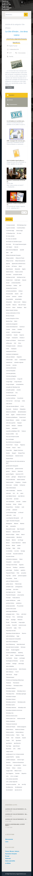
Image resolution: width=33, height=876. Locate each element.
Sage (18, 636)
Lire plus (9, 87)
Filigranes (22, 444)
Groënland (20, 471)
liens (14, 515)
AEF (12, 252)
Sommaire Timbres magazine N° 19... (16, 204)
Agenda (8, 263)
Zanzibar (17, 773)
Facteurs (24, 431)
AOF (20, 285)
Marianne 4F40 (16, 531)
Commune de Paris (10, 379)
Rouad (7, 622)
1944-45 (16, 247)
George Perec (21, 453)
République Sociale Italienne (13, 633)
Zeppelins (24, 773)
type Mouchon (17, 743)
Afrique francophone (20, 260)
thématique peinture (11, 702)
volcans (19, 768)
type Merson (9, 743)
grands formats (9, 468)
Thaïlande (8, 682)
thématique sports (10, 704)
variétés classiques (10, 759)
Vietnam (8, 768)
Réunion (24, 633)
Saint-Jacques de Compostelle (13, 639)
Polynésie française (10, 595)
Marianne (8, 531)
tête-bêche (8, 748)
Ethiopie (14, 425)
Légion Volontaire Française (13, 520)
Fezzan (16, 444)
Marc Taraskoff (20, 529)
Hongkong (17, 482)
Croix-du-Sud (9, 401)
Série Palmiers (22, 669)
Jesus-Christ (9, 498)
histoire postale (9, 482)
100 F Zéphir (9, 247)
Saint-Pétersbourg (10, 644)
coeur (16, 359)
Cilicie (7, 348)
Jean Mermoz (21, 496)
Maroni (23, 534)
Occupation (9, 562)
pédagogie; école (10, 614)
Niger (14, 548)
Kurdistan (17, 507)
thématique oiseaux (10, 699)
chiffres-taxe (9, 343)
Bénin (15, 321)
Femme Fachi (9, 444)
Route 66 (14, 625)
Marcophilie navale (10, 529)
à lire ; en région (14, 776)
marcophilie (13, 526)
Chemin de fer (21, 340)
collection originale (18, 362)
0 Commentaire (21, 53)
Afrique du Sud (9, 260)
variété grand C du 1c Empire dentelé (15, 754)
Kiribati (20, 504)
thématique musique (11, 696)
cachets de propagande (11, 324)
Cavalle (16, 335)
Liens (6, 841)
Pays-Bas (8, 575)
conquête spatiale (10, 390)
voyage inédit (9, 770)
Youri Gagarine (9, 773)
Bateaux (24, 302)
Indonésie (8, 493)
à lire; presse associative (12, 779)
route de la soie (22, 625)
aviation (20, 296)
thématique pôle (21, 702)
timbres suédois (10, 732)
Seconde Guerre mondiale (12, 647)
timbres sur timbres (19, 729)
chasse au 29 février (11, 340)
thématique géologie (21, 693)
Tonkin (7, 737)
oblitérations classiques (11, 559)
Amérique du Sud (21, 277)
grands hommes (19, 468)
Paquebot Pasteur (10, 573)
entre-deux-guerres (10, 423)
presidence (18, 603)
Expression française (21, 39)
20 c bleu (19, 233)
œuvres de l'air (18, 790)
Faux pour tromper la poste (12, 436)
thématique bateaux (11, 688)
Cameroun (22, 326)
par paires (23, 573)
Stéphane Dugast (19, 655)
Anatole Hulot (9, 280)
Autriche (8, 296)
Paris (18, 573)
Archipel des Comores (11, 288)
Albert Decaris (9, 269)
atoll (21, 293)
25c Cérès (8, 244)
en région (23, 420)
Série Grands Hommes (11, 669)
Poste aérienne (16, 597)
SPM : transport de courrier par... (16, 141)
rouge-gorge (22, 622)
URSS (19, 748)
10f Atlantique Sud (10, 233)
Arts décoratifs (9, 293)
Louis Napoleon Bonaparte (12, 518)
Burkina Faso (9, 321)
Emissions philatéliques (11, 417)
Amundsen (8, 274)
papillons (23, 570)
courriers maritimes (10, 398)
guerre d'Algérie (10, 474)
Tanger (15, 674)
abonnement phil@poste (12, 249)
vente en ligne (20, 759)
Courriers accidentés (11, 395)
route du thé (9, 628)
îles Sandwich (9, 790)
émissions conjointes (11, 784)
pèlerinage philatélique (11, 611)
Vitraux (13, 768)
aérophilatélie (18, 299)
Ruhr (20, 628)
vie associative (17, 765)
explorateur (14, 428)
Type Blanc (18, 740)
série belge (21, 663)
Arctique (21, 291)
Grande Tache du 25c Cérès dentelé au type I (15, 462)
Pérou (17, 614)
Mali (7, 526)
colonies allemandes (11, 368)
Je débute (8, 863)
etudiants (20, 425)
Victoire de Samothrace (18, 762)
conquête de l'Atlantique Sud (13, 387)
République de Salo (11, 630)
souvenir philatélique (11, 652)
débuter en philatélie (11, 412)
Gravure (14, 471)
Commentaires (13, 104)
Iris (17, 493)
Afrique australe (10, 258)
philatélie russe (9, 586)
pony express (21, 595)
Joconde (18, 501)
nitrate (18, 548)
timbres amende (21, 718)
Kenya (14, 504)
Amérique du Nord (10, 277)
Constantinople (9, 392)
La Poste (8, 509)
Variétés (18, 757)
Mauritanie (19, 537)
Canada (8, 329)
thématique (8, 685)
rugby (15, 628)
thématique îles (9, 713)
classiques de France (11, 351)
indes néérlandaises (11, 487)
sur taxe (22, 660)
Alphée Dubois (9, 271)
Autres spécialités (10, 861)
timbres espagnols (21, 726)
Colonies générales (10, 373)
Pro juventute (20, 606)
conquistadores (19, 384)
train (12, 737)
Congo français (18, 381)
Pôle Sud (8, 617)
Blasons (14, 304)
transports (17, 737)
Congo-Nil (19, 379)
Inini (14, 493)
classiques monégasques (12, 354)
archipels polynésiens (11, 291)
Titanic (17, 735)
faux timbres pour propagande (13, 442)
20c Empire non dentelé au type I (14, 241)
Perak (15, 578)
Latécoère (14, 509)
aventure (14, 296)
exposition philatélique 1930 (13, 431)
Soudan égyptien (15, 650)
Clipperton (19, 357)
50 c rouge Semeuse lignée (19, 244)
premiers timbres (10, 603)
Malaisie (22, 523)
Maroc (17, 534)
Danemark (8, 409)
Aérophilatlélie (9, 299)
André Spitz (17, 280)
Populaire (11, 95)
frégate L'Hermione (18, 450)
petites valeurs (9, 584)
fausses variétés (10, 434)
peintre (14, 575)
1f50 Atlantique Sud (21, 225)
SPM (7, 655)
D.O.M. (22, 406)
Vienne (24, 765)
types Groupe (16, 746)
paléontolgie (9, 570)
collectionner (9, 362)
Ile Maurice (22, 485)
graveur (8, 471)
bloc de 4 (8, 307)
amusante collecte (17, 274)
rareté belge (20, 617)
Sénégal (14, 663)
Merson (8, 542)
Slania (7, 650)
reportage (13, 619)
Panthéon (16, 570)
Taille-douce (9, 674)
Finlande (8, 447)
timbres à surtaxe (10, 735)
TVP (13, 740)
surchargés (22, 658)
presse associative (10, 606)
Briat (25, 307)
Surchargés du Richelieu (12, 660)
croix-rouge (17, 401)
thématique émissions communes (14, 710)
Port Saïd (8, 597)
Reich (7, 619)
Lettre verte (8, 515)
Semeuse (23, 647)
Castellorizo (9, 335)
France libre (9, 450)
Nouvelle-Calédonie (18, 553)
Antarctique (9, 285)
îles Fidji (24, 784)
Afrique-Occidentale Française (13, 255)
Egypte (12, 414)
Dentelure (15, 409)
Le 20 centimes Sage (11, 512)
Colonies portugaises (11, 376)
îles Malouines (9, 787)
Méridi (13, 545)
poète (18, 600)
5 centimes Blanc (21, 228)
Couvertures (20, 398)
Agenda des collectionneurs (18, 263)
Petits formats (18, 584)
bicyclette (8, 304)
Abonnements (9, 839)
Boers (13, 307)
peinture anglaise (22, 575)
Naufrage (8, 548)
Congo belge (9, 381)
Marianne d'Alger (10, 534)
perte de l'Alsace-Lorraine (12, 581)
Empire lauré (22, 417)
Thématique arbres (18, 685)
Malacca (16, 523)
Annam (8, 282)
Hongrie (24, 482)
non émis (16, 551)
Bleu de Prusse (22, 304)
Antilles (15, 285)
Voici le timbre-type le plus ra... (16, 160)
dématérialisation (22, 412)
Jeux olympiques (10, 501)
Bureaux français (10, 315)
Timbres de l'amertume (11, 724)
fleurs (19, 447)
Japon (21, 493)
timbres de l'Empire (10, 726)
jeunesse (16, 498)
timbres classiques (10, 721)
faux (17, 434)
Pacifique (15, 567)
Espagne (19, 423)
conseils (19, 390)
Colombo (8, 365)
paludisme (21, 567)
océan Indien (17, 562)
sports (11, 655)
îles (19, 784)
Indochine (19, 490)
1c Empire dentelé (10, 225)
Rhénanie (20, 619)
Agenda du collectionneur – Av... (16, 819)
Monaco (8, 545)
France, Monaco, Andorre (12, 851)
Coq (16, 392)
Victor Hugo (9, 765)
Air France (14, 266)
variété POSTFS (10, 757)
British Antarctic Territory (12, 310)
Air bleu (8, 266)
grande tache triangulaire (12, 465)
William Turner (18, 770)
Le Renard (20, 512)
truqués (24, 737)
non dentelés (9, 551)
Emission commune (21, 414)
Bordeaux (19, 307)
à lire (7, 776)
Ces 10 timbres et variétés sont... (16, 121)
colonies (14, 365)
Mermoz (14, 540)
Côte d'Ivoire (10, 39)
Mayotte (8, 540)
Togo (22, 735)
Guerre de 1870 (19, 474)
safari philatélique (10, 636)
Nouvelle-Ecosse (10, 556)
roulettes (8, 625)
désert (7, 414)
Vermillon (8, 762)
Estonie (8, 425)
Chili (15, 343)
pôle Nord (23, 614)
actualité (22, 249)
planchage (8, 589)
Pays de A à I (16, 42)
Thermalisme (16, 682)
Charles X (22, 337)
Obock (20, 559)
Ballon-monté (17, 302)
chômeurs (19, 346)
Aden (7, 252)
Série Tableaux (9, 671)
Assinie (11, 56)
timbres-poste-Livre (10, 718)
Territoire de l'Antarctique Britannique (15, 680)
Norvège (23, 551)
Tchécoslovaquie (10, 677)
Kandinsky (8, 504)
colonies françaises (10, 370)
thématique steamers (11, 707)
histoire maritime (21, 479)
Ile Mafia (16, 485)
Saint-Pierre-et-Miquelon (12, 641)
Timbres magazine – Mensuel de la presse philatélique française (6, 5)
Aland (20, 266)
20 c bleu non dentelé (11, 238)
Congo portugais (10, 384)
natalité (19, 545)
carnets (8, 332)
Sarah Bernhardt (21, 644)
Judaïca (24, 501)
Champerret (15, 337)
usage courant (9, 751)
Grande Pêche (9, 458)
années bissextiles (16, 282)
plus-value (15, 589)
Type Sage (8, 746)
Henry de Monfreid (10, 479)
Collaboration (22, 359)
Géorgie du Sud (21, 476)
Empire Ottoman (10, 420)
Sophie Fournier (13, 46)
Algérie (24, 269)
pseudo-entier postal (11, 608)
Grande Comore (19, 455)
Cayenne (22, 335)
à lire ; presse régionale (11, 781)
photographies (18, 586)
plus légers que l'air (10, 592)
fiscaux (14, 447)
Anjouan (24, 280)
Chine (19, 343)
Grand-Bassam (9, 455)
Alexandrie (17, 269)
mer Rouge (20, 540)
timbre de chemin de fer (11, 715)
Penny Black (9, 578)
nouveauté (8, 553)
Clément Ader (9, 359)
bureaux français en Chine (12, 318)
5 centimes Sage (10, 230)
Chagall (8, 337)
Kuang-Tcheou (9, 507)
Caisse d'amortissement (12, 326)
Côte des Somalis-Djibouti (12, 406)
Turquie (8, 740)
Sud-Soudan (9, 658)
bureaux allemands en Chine (13, 313)
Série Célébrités (10, 666)
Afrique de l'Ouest (20, 258)
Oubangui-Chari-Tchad (11, 564)
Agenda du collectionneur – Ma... (16, 814)
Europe (7, 856)
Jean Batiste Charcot (11, 496)
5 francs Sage (19, 230)
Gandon (8, 453)
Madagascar (9, 523)
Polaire (19, 592)
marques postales (10, 537)
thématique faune (21, 691)
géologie (14, 476)
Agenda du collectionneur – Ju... (16, 809)
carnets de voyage (16, 332)
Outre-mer (8, 567)
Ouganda (21, 564)
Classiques (13, 348)
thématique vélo (22, 707)
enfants (17, 420)
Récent (11, 100)
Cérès (23, 401)
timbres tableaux (20, 732)
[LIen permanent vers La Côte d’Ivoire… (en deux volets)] (16, 64)
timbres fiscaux (9, 729)
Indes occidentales (10, 490)
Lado (23, 507)
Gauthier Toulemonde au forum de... (16, 181)
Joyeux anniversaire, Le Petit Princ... (15, 824)
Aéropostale (9, 302)
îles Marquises (18, 787)
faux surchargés (10, 439)
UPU (14, 748)
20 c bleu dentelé (10, 236)
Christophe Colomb (10, 346)
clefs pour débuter (10, 357)
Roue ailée (14, 622)
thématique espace (10, 691)
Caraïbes (20, 329)
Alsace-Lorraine (19, 271)
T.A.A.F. (17, 671)
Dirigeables (22, 409)
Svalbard (8, 663)
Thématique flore (10, 693)
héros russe (9, 485)
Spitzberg (20, 652)
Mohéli (24, 542)
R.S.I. (13, 617)
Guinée (8, 476)
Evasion (8, 428)
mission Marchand (16, 542)
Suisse (15, 658)
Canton (13, 329)
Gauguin (14, 453)
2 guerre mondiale (10, 228)
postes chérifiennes (10, 600)
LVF (22, 518)
